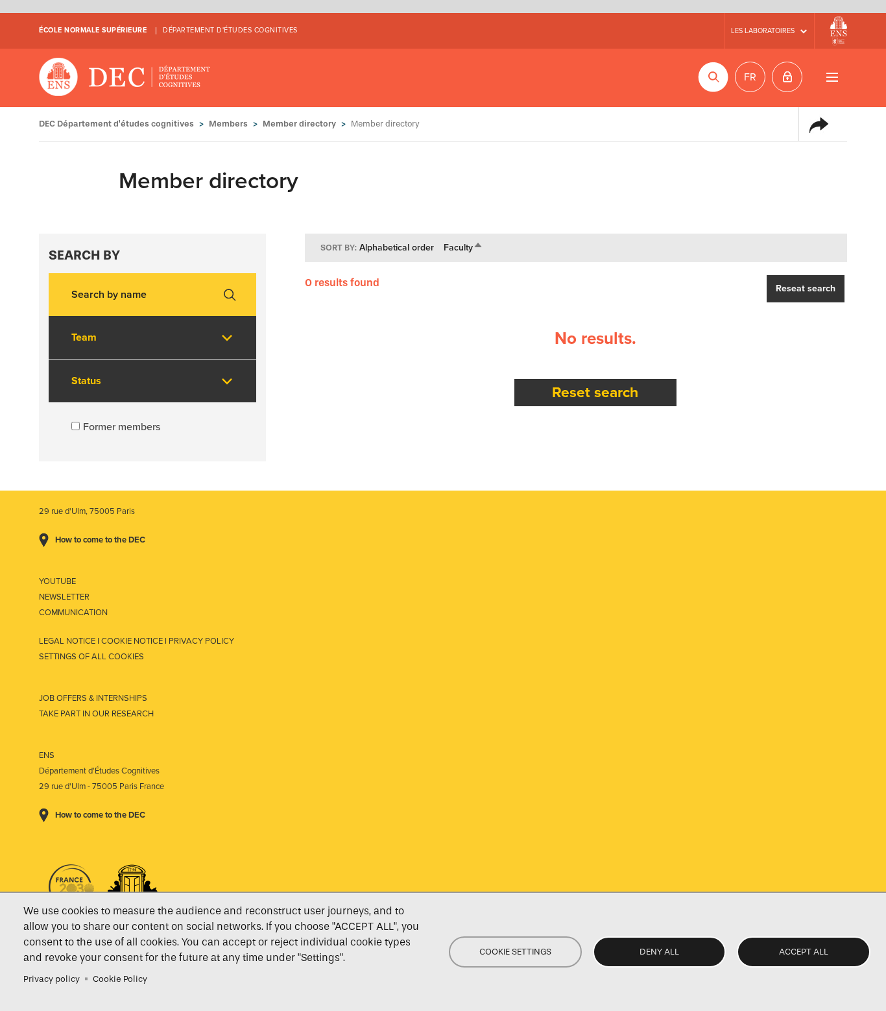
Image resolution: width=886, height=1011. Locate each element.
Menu (832, 77)
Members (228, 123)
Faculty (463, 247)
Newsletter (64, 597)
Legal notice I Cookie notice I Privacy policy (136, 641)
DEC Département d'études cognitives (125, 78)
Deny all (659, 951)
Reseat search (805, 288)
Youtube (57, 581)
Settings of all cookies (91, 657)
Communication (73, 612)
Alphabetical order (396, 247)
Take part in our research (96, 714)
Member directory (299, 123)
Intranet (787, 77)
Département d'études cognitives (230, 30)
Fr (750, 77)
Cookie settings (515, 951)
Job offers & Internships (93, 698)
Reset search (595, 392)
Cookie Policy (120, 978)
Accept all (803, 951)
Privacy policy (51, 978)
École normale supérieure (93, 30)
